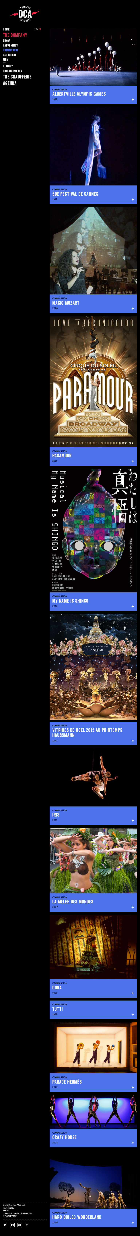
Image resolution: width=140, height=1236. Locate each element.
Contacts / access (14, 1205)
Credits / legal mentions (17, 1214)
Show (6, 40)
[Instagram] (12, 1225)
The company (15, 35)
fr (35, 29)
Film (5, 59)
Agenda (10, 83)
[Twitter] (5, 1225)
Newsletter (10, 1216)
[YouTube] (20, 1225)
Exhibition (9, 55)
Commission (10, 50)
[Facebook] (27, 1225)
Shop (6, 1211)
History (8, 66)
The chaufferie (17, 76)
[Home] (24, 14)
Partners (8, 1208)
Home (6, 29)
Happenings (10, 45)
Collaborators (12, 71)
